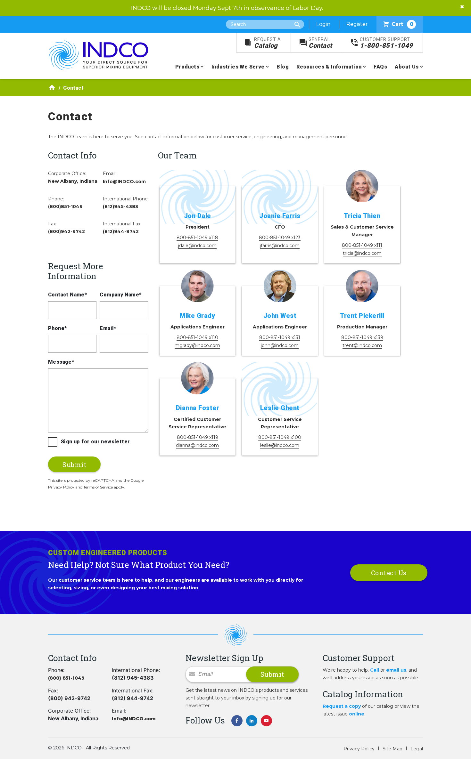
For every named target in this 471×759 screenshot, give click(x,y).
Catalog (267, 43)
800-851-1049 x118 (197, 237)
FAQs (380, 67)
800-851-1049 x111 (362, 245)
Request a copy (342, 706)
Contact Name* (67, 295)
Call (374, 670)
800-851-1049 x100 (279, 437)
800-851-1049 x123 (280, 237)
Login (323, 24)
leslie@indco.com (279, 445)
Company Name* (120, 295)
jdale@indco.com (197, 245)
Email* (108, 328)
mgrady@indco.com (197, 345)
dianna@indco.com (197, 445)
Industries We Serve (238, 67)
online (356, 714)
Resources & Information (328, 67)
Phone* (57, 328)
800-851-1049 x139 (362, 337)
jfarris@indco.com (280, 245)
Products (187, 67)
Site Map (392, 749)
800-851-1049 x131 (279, 337)
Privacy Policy (359, 749)
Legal (416, 749)
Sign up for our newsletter (95, 442)
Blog (283, 67)
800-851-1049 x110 (197, 337)
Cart (402, 24)
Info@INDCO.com (124, 181)
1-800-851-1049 (386, 43)
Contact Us (389, 573)
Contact (320, 43)
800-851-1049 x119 (197, 437)
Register (357, 24)
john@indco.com (280, 345)
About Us (406, 67)
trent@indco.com (362, 345)
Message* (61, 362)
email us (396, 670)
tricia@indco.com (362, 253)
